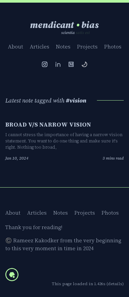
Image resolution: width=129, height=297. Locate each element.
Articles (39, 46)
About (15, 46)
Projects (87, 46)
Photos (112, 46)
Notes (63, 46)
